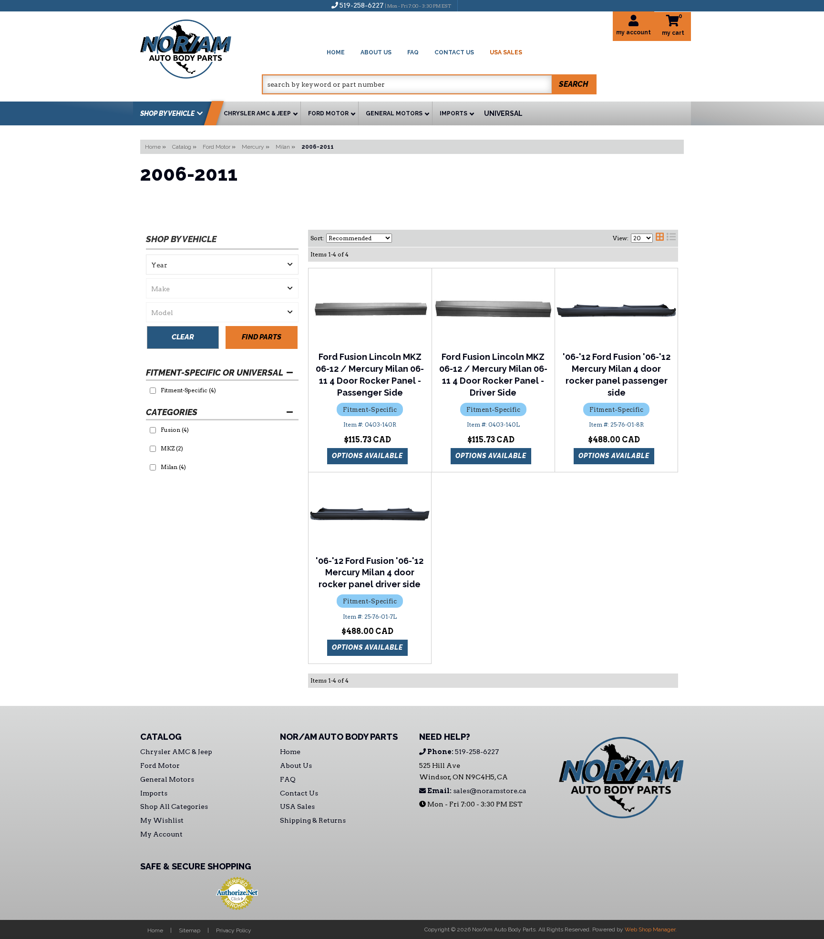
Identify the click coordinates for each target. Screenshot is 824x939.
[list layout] (671, 238)
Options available (367, 455)
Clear (183, 337)
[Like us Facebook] (469, 5)
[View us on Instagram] (485, 5)
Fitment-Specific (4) (188, 390)
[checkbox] (153, 391)
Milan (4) (173, 466)
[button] (429, 84)
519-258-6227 (462, 751)
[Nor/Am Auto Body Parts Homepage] (201, 47)
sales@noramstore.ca (476, 791)
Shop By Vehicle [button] (167, 113)
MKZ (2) (172, 448)
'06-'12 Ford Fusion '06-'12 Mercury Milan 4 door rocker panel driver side (369, 573)
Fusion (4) (175, 429)
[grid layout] (659, 238)
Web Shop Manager (650, 929)
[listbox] (222, 265)
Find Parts (261, 337)
